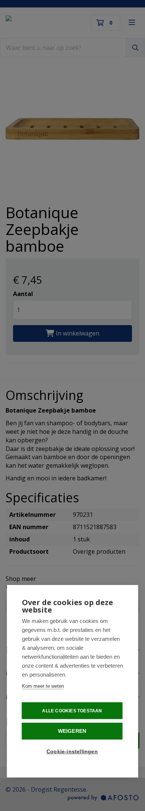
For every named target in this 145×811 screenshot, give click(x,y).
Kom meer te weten (43, 686)
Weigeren (72, 731)
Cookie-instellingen (72, 751)
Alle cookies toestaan (72, 710)
